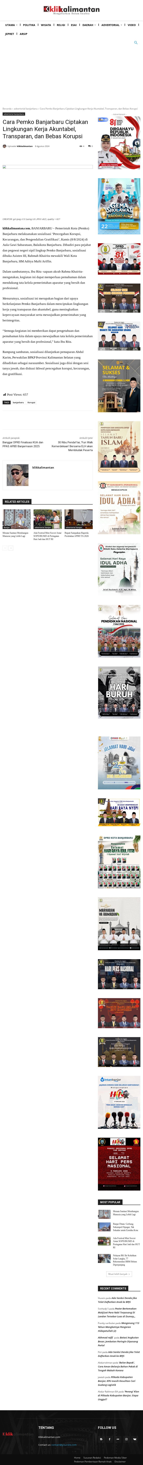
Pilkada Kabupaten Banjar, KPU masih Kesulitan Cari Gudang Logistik (116, 1381)
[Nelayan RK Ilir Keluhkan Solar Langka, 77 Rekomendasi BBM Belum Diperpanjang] (104, 1258)
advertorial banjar (43, 527)
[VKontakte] (134, 1439)
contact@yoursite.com (64, 1444)
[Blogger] (101, 1439)
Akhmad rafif (105, 1337)
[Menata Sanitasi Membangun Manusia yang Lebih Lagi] (17, 519)
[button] (135, 42)
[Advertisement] (71, 75)
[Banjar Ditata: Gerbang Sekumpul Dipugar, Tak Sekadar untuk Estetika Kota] (104, 1226)
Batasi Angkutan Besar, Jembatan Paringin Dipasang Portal (118, 1341)
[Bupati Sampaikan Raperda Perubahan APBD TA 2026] (79, 519)
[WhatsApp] (56, 155)
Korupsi (31, 402)
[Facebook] (30, 155)
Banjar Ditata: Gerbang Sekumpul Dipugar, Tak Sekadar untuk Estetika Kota (125, 1227)
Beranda (7, 108)
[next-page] (11, 548)
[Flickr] (118, 1439)
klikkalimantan (25, 146)
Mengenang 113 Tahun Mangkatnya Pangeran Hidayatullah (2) (118, 1327)
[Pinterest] (47, 155)
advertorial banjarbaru (25, 108)
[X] (39, 155)
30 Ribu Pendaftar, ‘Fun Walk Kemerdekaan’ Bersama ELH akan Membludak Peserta (72, 446)
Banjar (7, 527)
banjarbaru (18, 402)
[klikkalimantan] (5, 146)
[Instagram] (126, 1439)
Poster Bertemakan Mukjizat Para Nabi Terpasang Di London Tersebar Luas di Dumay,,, (117, 1312)
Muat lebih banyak (117, 1274)
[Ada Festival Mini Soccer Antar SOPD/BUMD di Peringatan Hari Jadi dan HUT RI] (48, 519)
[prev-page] (5, 548)
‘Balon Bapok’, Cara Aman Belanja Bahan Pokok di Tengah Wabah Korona (118, 1366)
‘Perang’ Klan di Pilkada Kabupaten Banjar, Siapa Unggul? (118, 1395)
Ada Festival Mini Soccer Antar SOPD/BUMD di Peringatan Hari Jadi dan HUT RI (47, 536)
